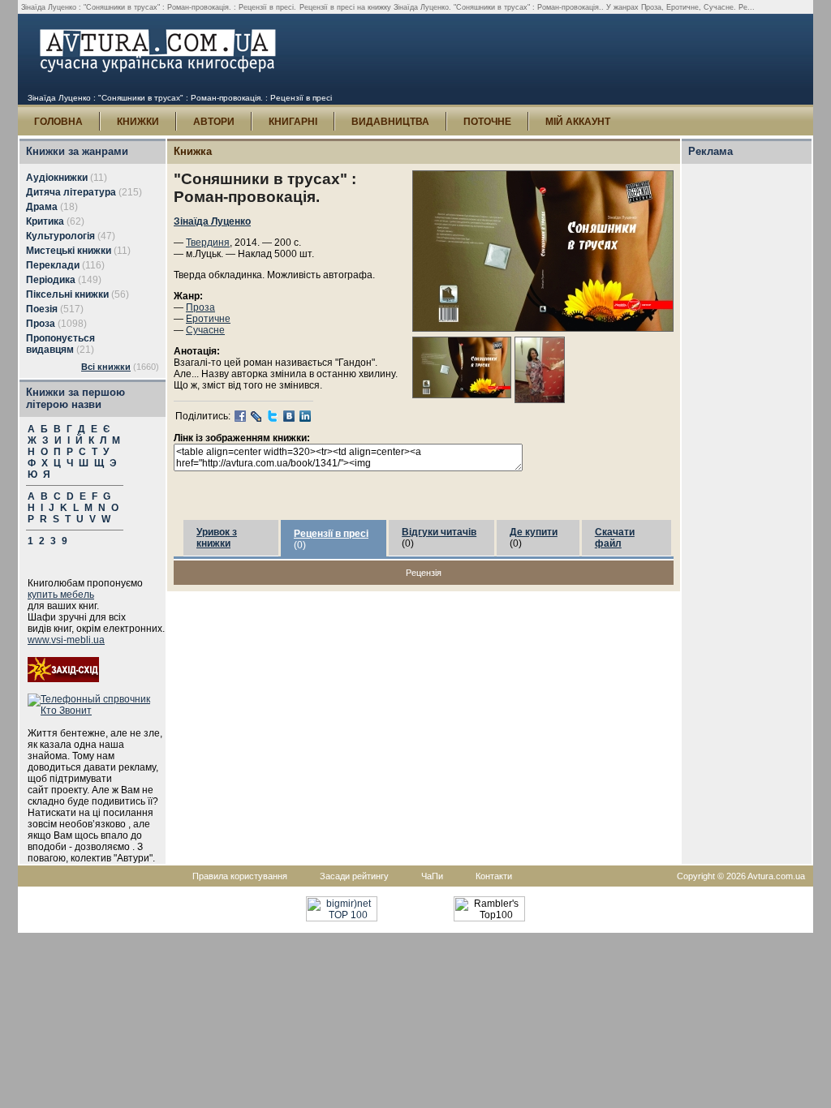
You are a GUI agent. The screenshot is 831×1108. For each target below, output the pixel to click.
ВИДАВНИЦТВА (390, 121)
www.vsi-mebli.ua (66, 640)
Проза (200, 307)
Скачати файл (615, 537)
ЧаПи (432, 876)
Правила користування (239, 876)
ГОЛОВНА (58, 121)
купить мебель (61, 594)
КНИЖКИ (138, 121)
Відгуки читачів (439, 532)
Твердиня (208, 242)
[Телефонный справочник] (97, 710)
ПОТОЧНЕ (487, 121)
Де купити (534, 532)
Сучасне (205, 330)
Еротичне (208, 318)
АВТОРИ (214, 121)
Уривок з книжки (216, 537)
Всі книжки (106, 366)
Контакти (494, 876)
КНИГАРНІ (293, 121)
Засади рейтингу (354, 876)
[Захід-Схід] (63, 679)
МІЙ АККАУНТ (577, 121)
